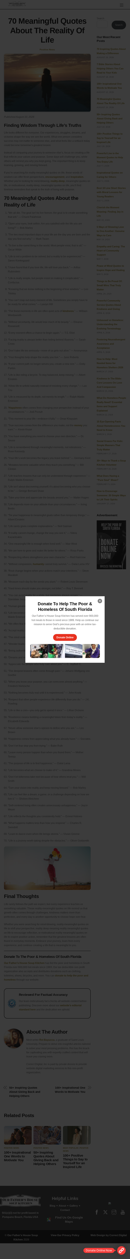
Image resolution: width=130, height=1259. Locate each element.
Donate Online (65, 637)
